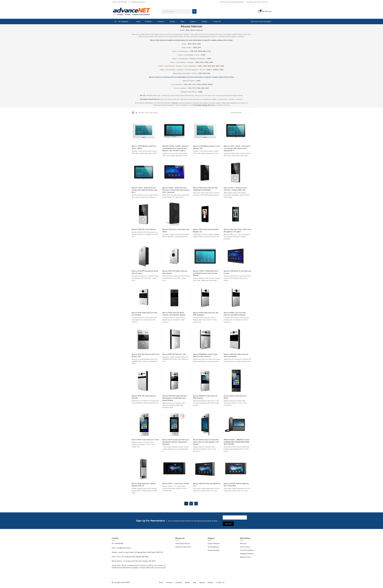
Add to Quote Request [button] (207, 140)
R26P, (195, 47)
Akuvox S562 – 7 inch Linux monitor (175, 483)
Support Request (214, 543)
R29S (211, 62)
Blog (194, 582)
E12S (195, 51)
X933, (199, 84)
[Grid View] (133, 112)
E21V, (204, 73)
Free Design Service (182, 543)
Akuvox (174, 103)
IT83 (189, 88)
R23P (190, 44)
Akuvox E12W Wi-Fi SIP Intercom (144, 229)
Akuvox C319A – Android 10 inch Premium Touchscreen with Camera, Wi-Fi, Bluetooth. (176, 190)
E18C (218, 66)
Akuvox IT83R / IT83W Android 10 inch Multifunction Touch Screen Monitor (205, 273)
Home (138, 21)
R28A (206, 62)
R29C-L (209, 70)
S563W (210, 84)
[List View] (136, 112)
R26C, (205, 51)
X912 (209, 66)
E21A (200, 73)
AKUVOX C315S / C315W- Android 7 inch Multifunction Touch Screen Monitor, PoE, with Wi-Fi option (175, 148)
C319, (198, 88)
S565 (202, 88)
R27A (202, 62)
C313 (189, 84)
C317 (193, 88)
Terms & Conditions (247, 550)
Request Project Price (183, 547)
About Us (243, 543)
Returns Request (214, 550)
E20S (199, 44)
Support (202, 582)
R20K (197, 62)
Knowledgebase (213, 547)
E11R (191, 51)
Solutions (179, 582)
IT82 (185, 84)
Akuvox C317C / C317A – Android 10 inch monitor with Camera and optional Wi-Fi (237, 148)
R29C (200, 66)
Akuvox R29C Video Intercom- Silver (145, 440)
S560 (198, 81)
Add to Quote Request (146, 140)
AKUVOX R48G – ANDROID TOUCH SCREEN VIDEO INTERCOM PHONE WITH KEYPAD (236, 442)
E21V (199, 47)
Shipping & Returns (246, 554)
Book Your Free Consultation (261, 21)
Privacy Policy (245, 547)
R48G (200, 92)
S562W (204, 84)
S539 (222, 66)
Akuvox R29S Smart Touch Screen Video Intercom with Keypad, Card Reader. (206, 442)
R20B (209, 59)
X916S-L (216, 70)
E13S (209, 51)
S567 (207, 88)
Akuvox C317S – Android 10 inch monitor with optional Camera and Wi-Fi (144, 190)
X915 (205, 66)
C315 (194, 84)
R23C (194, 44)
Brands (187, 582)
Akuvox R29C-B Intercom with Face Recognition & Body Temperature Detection (175, 442)
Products (169, 582)
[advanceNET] (132, 11)
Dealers (210, 582)
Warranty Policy (245, 557)
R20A (200, 51)
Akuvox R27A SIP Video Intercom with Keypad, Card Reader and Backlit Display (174, 398)
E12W (203, 55)
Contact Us (217, 21)
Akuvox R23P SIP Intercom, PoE (174, 354)
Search (194, 11)
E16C (213, 66)
